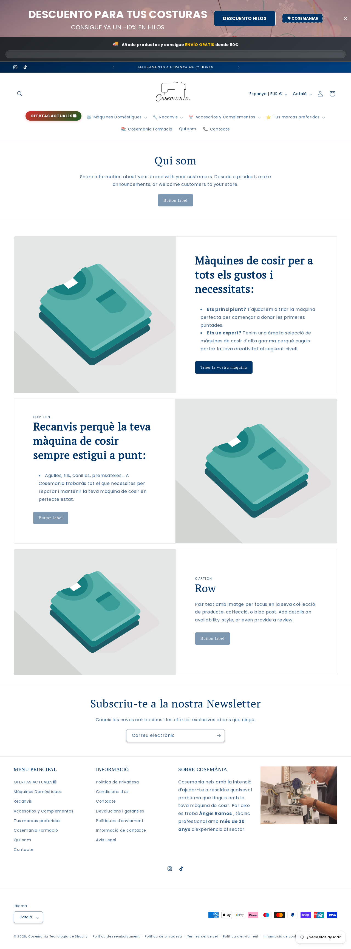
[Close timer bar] (345, 18)
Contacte (24, 850)
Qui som (22, 840)
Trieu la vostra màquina (223, 367)
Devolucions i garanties (120, 811)
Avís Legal (106, 840)
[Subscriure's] (219, 735)
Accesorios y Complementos (43, 811)
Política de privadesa (163, 936)
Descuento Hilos (245, 18)
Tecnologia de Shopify (68, 936)
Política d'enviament (240, 936)
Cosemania (38, 936)
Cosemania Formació (36, 830)
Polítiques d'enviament (119, 820)
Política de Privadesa (117, 782)
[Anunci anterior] (113, 67)
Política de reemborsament (116, 936)
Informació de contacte (121, 830)
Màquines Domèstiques (38, 792)
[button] (20, 94)
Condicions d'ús (112, 792)
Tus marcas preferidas (37, 820)
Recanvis (23, 801)
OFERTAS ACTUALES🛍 (35, 782)
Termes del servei (202, 936)
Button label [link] (175, 200)
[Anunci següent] (238, 67)
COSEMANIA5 (304, 18)
